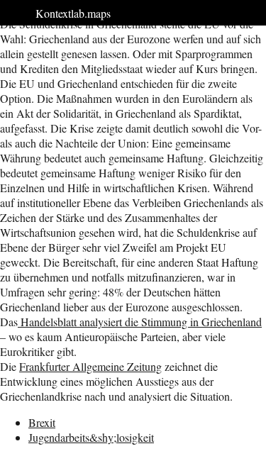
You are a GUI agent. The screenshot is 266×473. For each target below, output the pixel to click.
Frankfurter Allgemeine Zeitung (90, 366)
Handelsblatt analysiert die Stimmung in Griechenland (140, 321)
